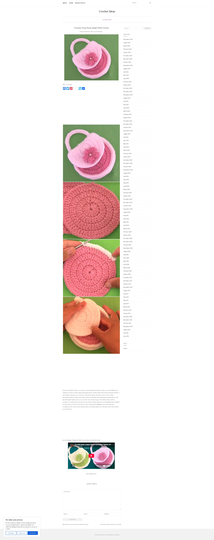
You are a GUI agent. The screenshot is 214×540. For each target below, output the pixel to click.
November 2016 (127, 320)
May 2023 (126, 75)
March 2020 (126, 189)
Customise (11, 533)
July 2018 (125, 254)
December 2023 (127, 55)
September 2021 (127, 130)
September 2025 (128, 39)
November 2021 (127, 124)
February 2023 (127, 81)
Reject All (22, 533)
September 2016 (127, 326)
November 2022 (127, 91)
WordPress (116, 534)
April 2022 (126, 108)
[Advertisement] (91, 108)
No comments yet (91, 473)
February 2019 (127, 232)
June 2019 (126, 219)
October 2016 (127, 323)
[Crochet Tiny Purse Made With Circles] (91, 57)
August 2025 (126, 42)
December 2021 (127, 121)
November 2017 (127, 281)
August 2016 (126, 329)
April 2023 (126, 78)
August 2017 (126, 290)
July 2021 (125, 137)
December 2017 (127, 277)
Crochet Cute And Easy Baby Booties (76, 524)
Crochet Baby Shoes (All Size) (110, 524)
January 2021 (126, 157)
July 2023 (125, 72)
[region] (21, 527)
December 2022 (127, 88)
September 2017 (127, 287)
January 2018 (126, 274)
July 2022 (125, 101)
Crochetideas (98, 31)
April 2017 (126, 303)
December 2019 (127, 199)
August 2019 (126, 212)
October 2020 (127, 166)
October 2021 (127, 127)
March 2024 (126, 46)
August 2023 (126, 68)
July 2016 (125, 333)
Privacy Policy (80, 3)
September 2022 (127, 95)
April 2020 (126, 186)
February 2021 (127, 153)
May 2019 (126, 222)
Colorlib (106, 534)
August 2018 (126, 251)
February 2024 (127, 49)
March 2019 (126, 228)
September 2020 (128, 170)
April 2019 (126, 225)
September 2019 (127, 209)
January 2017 (126, 313)
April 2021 (126, 147)
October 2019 (127, 205)
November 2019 (127, 202)
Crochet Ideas (107, 11)
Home (71, 3)
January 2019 (126, 235)
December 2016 (127, 316)
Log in (125, 348)
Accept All (33, 533)
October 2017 (127, 284)
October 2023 (127, 62)
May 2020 (126, 183)
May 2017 (125, 300)
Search (147, 28)
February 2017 (127, 310)
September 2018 (127, 248)
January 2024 (127, 52)
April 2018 (126, 264)
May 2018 (126, 261)
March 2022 (126, 111)
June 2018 (126, 258)
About (65, 3)
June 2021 (126, 140)
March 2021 (126, 150)
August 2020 (126, 173)
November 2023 (127, 59)
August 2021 (126, 134)
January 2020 (127, 196)
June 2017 (126, 297)
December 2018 (127, 238)
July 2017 (125, 294)
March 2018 (126, 267)
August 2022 (126, 98)
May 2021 (125, 143)
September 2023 (127, 65)
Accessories (107, 19)
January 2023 (126, 85)
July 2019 (125, 215)
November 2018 (127, 241)
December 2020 (127, 160)
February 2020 (127, 192)
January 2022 (126, 117)
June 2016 (126, 336)
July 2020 (126, 176)
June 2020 (126, 179)
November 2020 (127, 163)
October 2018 (127, 245)
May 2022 (126, 104)
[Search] (150, 3)
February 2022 (127, 114)
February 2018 (127, 271)
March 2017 (126, 307)
